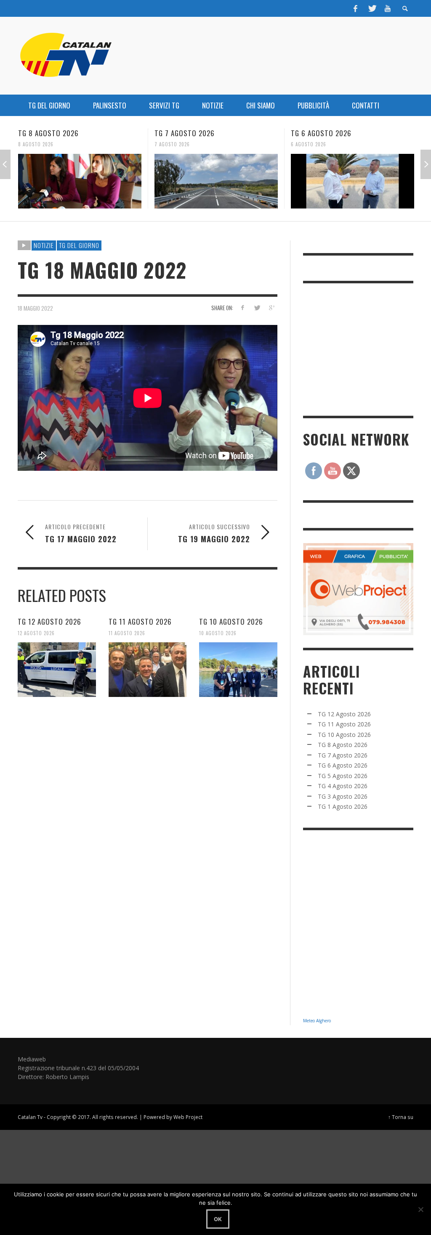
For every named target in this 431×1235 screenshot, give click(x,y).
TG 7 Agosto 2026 (48, 133)
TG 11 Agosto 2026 (140, 621)
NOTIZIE (44, 245)
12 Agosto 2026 (36, 632)
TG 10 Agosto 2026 (231, 621)
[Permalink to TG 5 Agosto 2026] (352, 181)
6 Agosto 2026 (172, 144)
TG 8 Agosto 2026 (342, 745)
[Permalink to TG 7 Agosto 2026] (79, 181)
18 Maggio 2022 (35, 307)
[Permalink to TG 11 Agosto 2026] (148, 669)
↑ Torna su (400, 1117)
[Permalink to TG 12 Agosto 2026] (57, 669)
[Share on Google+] (271, 307)
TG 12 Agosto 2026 (49, 621)
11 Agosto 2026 (127, 632)
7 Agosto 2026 (35, 144)
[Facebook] (356, 8)
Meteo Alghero (317, 1021)
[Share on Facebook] (242, 307)
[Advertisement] (366, 348)
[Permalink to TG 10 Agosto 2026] (238, 669)
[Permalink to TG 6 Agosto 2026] (216, 181)
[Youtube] (388, 8)
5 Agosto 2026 (308, 144)
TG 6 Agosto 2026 (184, 133)
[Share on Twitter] (257, 307)
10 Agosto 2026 (218, 632)
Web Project (187, 1117)
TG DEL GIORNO (79, 245)
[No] (420, 1209)
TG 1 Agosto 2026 (342, 806)
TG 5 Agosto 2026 (321, 133)
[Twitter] (372, 8)
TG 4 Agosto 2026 (342, 786)
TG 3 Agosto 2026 (342, 796)
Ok (218, 1219)
